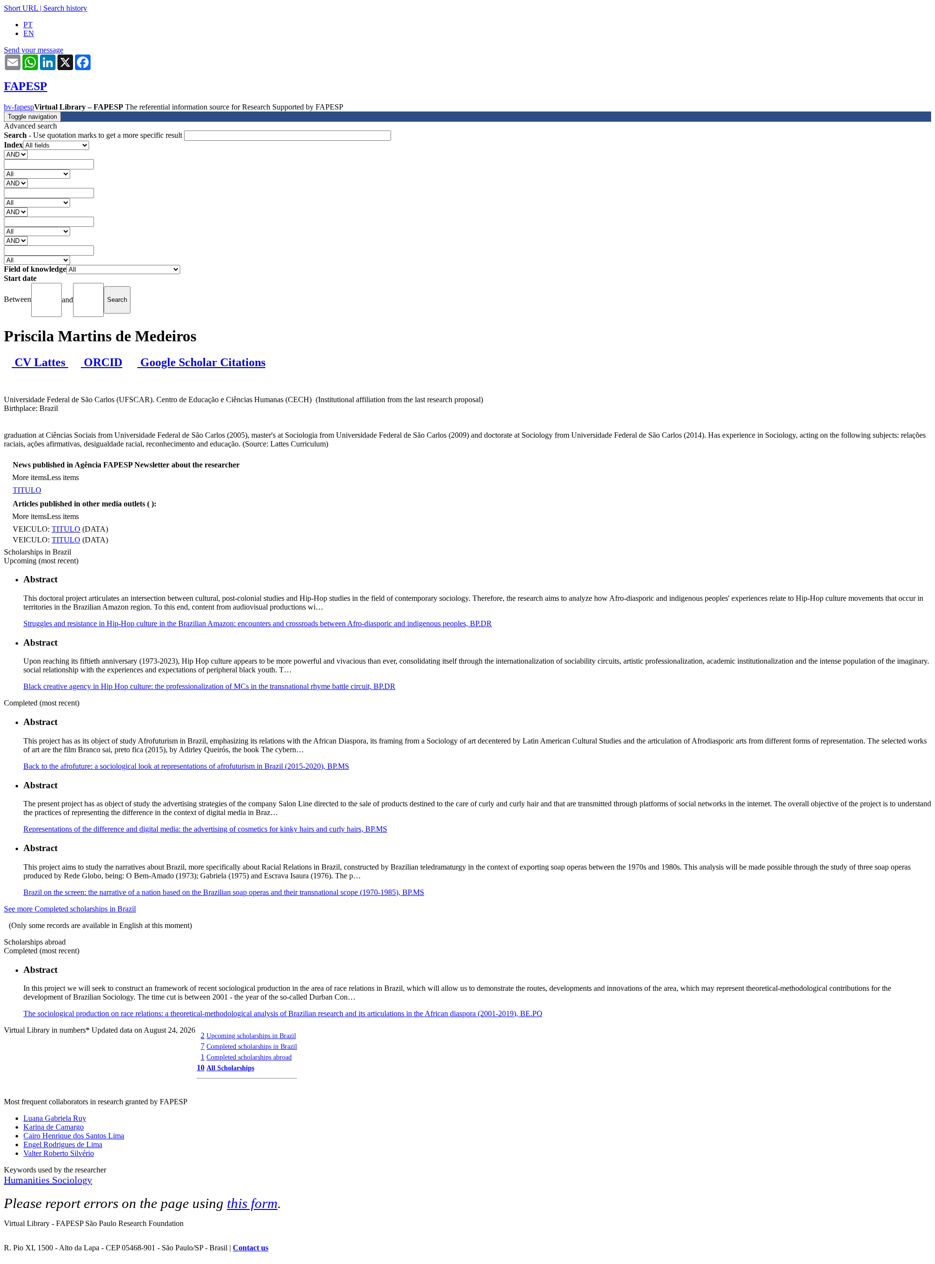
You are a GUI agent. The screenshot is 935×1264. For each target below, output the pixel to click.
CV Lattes (40, 362)
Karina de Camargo (53, 1127)
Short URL (21, 8)
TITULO (27, 490)
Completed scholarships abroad (249, 1057)
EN (28, 33)
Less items (63, 477)
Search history (65, 8)
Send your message (33, 50)
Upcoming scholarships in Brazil (251, 1036)
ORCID (101, 362)
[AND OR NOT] (16, 154)
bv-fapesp (19, 107)
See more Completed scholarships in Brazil (70, 909)
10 (201, 1067)
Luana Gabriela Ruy (54, 1118)
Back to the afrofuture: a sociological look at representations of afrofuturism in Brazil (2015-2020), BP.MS (186, 766)
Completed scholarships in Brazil (251, 1046)
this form (252, 1203)
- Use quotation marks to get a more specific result (94, 135)
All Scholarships (230, 1068)
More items (29, 477)
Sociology (72, 1179)
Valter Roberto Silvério (58, 1153)
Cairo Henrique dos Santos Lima (73, 1136)
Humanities (28, 1179)
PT (28, 24)
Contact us (250, 1248)
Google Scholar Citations (201, 362)
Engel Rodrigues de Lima (62, 1144)
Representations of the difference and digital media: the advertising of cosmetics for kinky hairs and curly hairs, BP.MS (205, 829)
